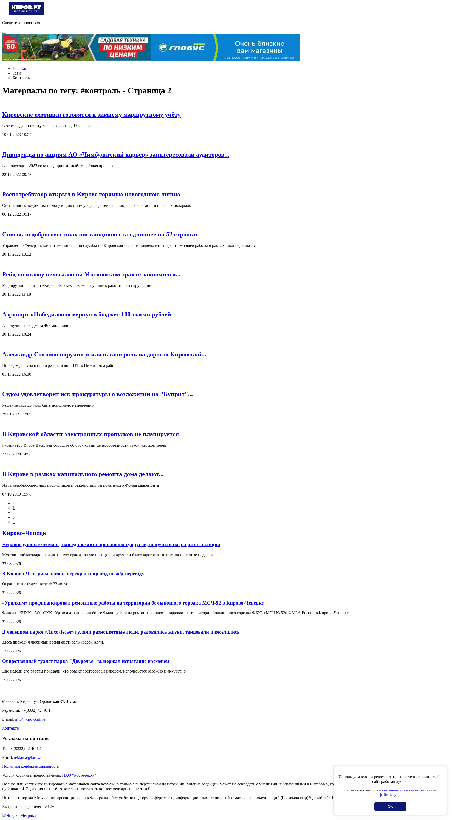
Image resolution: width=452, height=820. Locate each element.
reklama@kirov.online (32, 757)
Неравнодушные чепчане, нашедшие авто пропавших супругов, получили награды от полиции (111, 544)
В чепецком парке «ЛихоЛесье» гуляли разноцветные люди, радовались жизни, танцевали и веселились (121, 632)
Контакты (11, 728)
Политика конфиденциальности (30, 766)
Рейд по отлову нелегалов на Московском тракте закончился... (91, 274)
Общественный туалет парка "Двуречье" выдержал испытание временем (85, 661)
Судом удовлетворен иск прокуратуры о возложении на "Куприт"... (97, 394)
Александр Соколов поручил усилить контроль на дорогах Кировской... (104, 354)
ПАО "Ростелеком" (79, 775)
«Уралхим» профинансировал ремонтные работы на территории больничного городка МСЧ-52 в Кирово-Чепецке (133, 603)
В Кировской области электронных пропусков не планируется (90, 434)
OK (390, 806)
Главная (20, 68)
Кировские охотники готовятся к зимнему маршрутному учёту (91, 114)
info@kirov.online (30, 719)
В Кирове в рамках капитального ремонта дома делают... (82, 474)
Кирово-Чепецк (24, 532)
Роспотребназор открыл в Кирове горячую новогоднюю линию (91, 194)
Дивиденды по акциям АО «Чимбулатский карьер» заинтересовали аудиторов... (115, 154)
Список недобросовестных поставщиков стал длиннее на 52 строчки (99, 234)
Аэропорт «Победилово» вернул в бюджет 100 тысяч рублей (86, 314)
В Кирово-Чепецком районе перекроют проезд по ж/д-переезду (73, 573)
